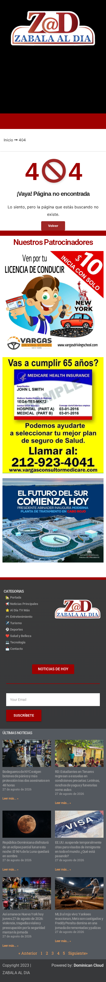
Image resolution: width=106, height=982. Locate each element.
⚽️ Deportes (14, 629)
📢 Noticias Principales (21, 604)
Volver (53, 226)
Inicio (8, 140)
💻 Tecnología (15, 642)
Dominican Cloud (88, 965)
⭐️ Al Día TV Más (17, 610)
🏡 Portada (13, 597)
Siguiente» (78, 953)
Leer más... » (10, 798)
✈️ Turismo (13, 623)
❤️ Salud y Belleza (18, 636)
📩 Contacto (14, 649)
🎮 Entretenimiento (18, 616)
